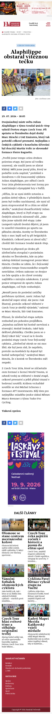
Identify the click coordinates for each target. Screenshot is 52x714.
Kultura (8, 686)
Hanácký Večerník (12, 24)
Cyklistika (27, 32)
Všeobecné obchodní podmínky (18, 668)
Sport (19, 32)
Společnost (9, 688)
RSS (8, 671)
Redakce (8, 663)
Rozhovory (9, 683)
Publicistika (10, 693)
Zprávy (8, 681)
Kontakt (8, 665)
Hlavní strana (10, 32)
